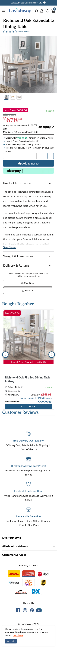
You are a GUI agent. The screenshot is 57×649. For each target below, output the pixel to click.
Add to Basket (30, 163)
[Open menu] (4, 10)
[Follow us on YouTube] (39, 610)
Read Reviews (23, 31)
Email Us (28, 290)
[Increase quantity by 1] (42, 156)
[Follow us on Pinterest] (32, 611)
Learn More (18, 635)
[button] (10, 31)
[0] (52, 10)
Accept (10, 641)
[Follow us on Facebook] (18, 611)
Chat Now (28, 283)
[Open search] (36, 11)
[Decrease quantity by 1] (8, 156)
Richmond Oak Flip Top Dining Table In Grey (28, 379)
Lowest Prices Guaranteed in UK (26, 2)
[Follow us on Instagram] (25, 611)
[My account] (41, 11)
